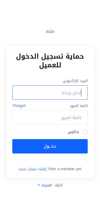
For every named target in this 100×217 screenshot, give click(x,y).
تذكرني (73, 132)
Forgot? (19, 106)
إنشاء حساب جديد (32, 169)
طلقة (50, 32)
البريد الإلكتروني (75, 81)
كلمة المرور (79, 106)
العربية (46, 185)
